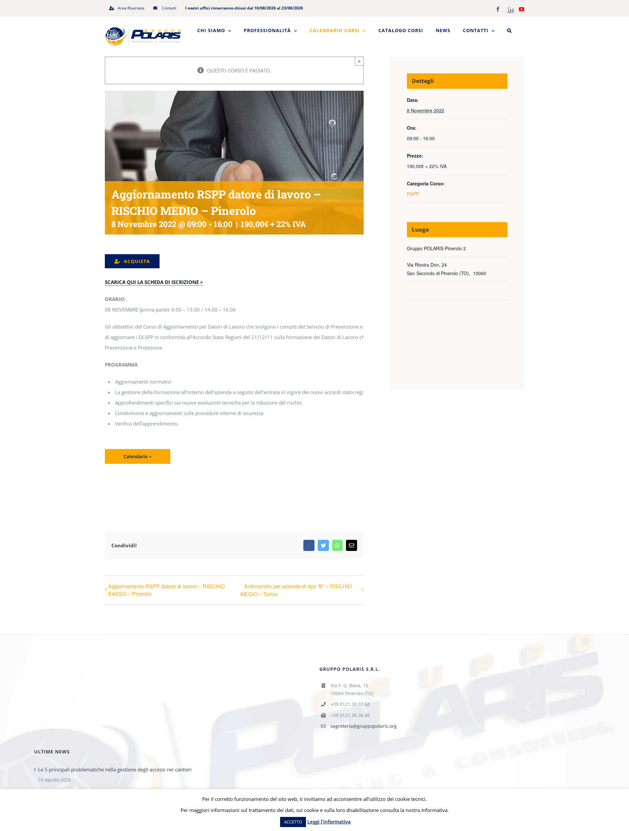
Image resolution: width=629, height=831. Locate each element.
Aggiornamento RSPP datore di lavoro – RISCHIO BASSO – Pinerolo (166, 589)
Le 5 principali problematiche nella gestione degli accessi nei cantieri (115, 769)
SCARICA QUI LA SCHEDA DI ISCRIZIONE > (154, 282)
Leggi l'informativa (329, 821)
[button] (509, 30)
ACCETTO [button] (293, 822)
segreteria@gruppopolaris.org (364, 726)
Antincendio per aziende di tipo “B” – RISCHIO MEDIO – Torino (296, 590)
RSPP (413, 194)
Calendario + (138, 456)
